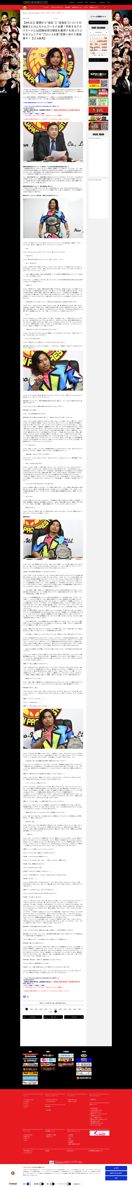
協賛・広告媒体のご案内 (74, 1144)
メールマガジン (101, 2)
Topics (37, 13)
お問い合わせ (71, 1150)
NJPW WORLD (94, 1108)
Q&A (25, 1140)
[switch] (41, 1184)
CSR (108, 2)
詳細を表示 (77, 1184)
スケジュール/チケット (57, 7)
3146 (60, 1009)
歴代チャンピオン (73, 1101)
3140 (31, 1009)
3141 (36, 1009)
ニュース (46, 7)
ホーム (25, 13)
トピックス (26, 1101)
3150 (79, 1009)
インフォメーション (29, 1099)
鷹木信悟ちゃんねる (95, 1121)
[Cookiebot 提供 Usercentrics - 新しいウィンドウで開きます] (13, 1184)
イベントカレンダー (95, 60)
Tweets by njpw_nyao (95, 180)
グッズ (26, 1106)
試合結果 (67, 7)
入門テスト (71, 1140)
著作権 (47, 1150)
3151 (51, 1011)
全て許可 (116, 1168)
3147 (65, 1009)
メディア (26, 1103)
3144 (50, 1009)
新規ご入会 (26, 1136)
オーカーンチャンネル (96, 1124)
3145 (55, 1009)
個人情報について (28, 1150)
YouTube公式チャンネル (96, 1110)
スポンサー (72, 2)
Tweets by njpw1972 (95, 138)
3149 (74, 1009)
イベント (26, 1105)
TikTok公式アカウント (96, 1111)
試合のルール (50, 1136)
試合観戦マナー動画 (51, 1134)
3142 (40, 1009)
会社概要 (71, 1134)
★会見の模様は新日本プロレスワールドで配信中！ (38, 102)
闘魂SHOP (93, 1099)
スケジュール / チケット (96, 22)
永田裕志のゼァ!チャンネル (97, 1122)
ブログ (86, 2)
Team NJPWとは (28, 1134)
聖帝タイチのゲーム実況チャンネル (99, 1119)
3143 (45, 1009)
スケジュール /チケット (52, 1099)
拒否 (116, 1178)
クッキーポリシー (28, 1152)
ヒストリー (71, 1136)
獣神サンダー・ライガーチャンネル (99, 1113)
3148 (69, 1009)
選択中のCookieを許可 (116, 1173)
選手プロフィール (77, 7)
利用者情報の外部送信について (96, 1150)
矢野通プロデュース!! (96, 1115)
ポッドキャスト (93, 2)
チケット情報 (28, 114)
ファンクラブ (80, 2)
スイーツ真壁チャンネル (96, 1117)
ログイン (26, 1138)
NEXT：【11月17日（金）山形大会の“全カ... (53, 1003)
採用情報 (71, 1142)
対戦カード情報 (39, 114)
